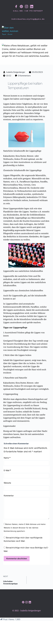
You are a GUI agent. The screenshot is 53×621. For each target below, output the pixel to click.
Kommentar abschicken (16, 558)
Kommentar (9, 495)
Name (7, 458)
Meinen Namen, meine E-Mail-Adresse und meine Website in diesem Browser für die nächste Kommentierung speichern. (25, 527)
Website (7, 483)
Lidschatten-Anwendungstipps (10, 582)
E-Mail (7, 470)
